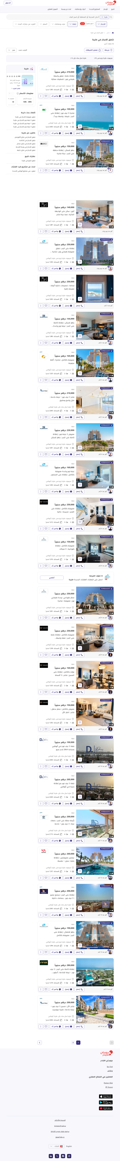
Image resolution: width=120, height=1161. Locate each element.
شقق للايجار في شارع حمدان (26, 143)
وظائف (110, 1070)
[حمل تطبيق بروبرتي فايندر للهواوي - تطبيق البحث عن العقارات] (106, 1108)
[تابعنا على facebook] (63, 1156)
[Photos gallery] (95, 79)
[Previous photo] (78, 79)
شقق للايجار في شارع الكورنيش (25, 137)
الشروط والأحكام (60, 1120)
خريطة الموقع (60, 1137)
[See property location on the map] (80, 89)
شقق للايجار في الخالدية (27, 140)
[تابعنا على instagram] (69, 1156)
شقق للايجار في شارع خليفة (26, 150)
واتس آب (54, 96)
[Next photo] (111, 79)
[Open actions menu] (41, 96)
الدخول (8, 2)
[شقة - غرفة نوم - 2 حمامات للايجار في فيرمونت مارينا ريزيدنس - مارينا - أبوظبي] (76, 156)
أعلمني (51, 577)
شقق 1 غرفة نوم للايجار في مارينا (24, 123)
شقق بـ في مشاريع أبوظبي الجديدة (23, 171)
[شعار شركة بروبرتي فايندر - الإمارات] (110, 3)
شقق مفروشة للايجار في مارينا (25, 116)
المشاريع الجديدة (94, 9)
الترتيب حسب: (22, 50)
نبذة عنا (110, 1066)
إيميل (67, 96)
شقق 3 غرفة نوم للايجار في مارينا (24, 126)
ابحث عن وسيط (66, 9)
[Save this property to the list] (46, 96)
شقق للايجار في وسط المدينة (25, 146)
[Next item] (9, 93)
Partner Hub (108, 1083)
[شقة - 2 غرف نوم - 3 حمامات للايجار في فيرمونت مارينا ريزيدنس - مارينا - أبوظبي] (76, 82)
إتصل (78, 96)
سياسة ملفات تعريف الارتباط (60, 1131)
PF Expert (109, 1087)
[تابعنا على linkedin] (51, 1156)
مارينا (106, 17)
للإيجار (106, 9)
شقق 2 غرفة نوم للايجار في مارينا (24, 120)
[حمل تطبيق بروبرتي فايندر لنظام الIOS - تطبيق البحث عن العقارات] (106, 1096)
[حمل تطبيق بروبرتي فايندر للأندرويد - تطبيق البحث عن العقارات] (106, 1102)
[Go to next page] (40, 1043)
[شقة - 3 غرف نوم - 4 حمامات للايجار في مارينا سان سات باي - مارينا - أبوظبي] (76, 119)
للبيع (112, 9)
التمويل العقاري (53, 9)
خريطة (107, 50)
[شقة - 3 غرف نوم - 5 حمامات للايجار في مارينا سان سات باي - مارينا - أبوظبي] (76, 752)
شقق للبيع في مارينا (28, 160)
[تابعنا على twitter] (57, 1156)
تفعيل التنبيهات (92, 50)
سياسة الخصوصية (60, 1125)
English (69, 1146)
